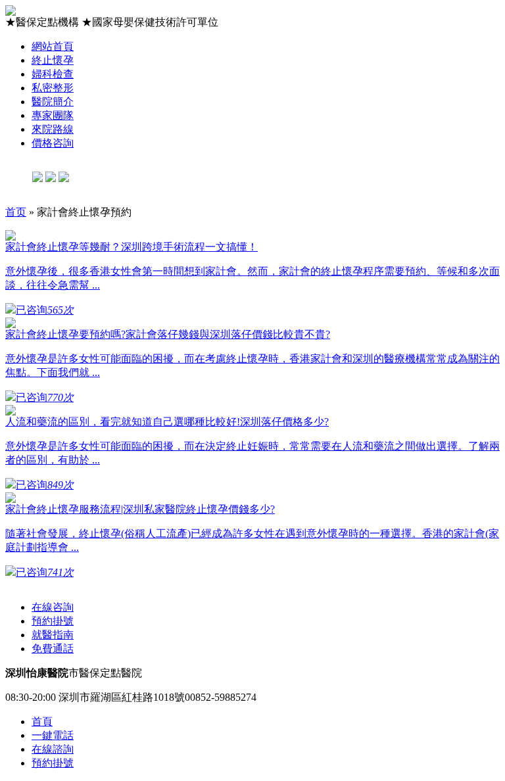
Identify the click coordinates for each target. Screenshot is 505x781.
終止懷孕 (53, 60)
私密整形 (53, 87)
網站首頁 (53, 46)
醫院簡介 (53, 101)
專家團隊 (53, 115)
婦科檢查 (53, 74)
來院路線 (53, 129)
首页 (15, 212)
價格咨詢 (53, 143)
